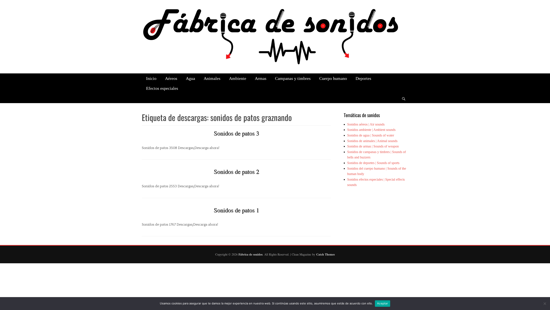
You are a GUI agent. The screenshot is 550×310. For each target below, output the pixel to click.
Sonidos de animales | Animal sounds (372, 141)
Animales (212, 78)
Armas (260, 78)
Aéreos (171, 78)
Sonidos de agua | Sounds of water (370, 135)
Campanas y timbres (293, 78)
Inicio (151, 78)
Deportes (363, 78)
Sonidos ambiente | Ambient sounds (371, 130)
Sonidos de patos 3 (236, 133)
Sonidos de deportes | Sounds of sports (373, 163)
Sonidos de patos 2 (236, 171)
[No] (544, 303)
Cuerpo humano (333, 78)
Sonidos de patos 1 (236, 210)
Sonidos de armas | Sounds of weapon (373, 146)
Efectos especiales (162, 88)
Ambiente (237, 78)
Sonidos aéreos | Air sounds (366, 124)
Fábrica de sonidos (250, 254)
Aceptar (382, 303)
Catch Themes (325, 254)
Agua (190, 78)
